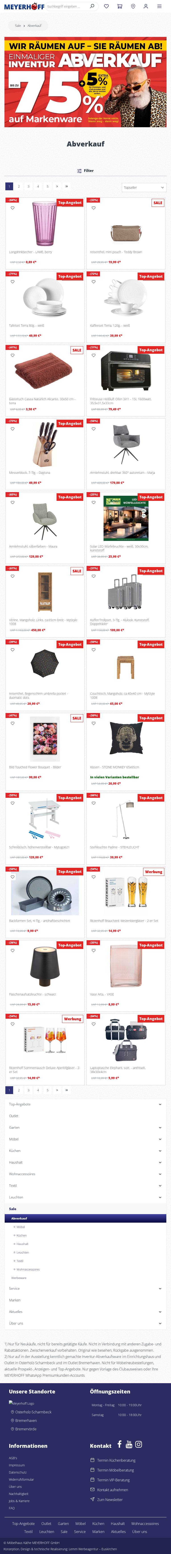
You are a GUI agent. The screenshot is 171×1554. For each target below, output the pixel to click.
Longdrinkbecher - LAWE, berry (30, 252)
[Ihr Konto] (145, 6)
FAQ (12, 1508)
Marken (98, 1531)
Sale (64, 1531)
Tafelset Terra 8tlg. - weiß (26, 326)
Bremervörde (26, 1429)
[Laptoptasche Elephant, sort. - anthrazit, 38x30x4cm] (126, 1039)
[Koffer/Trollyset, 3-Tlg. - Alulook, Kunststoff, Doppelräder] (126, 592)
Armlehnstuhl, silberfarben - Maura (33, 546)
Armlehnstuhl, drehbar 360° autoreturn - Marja (122, 473)
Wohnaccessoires (145, 1523)
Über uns (15, 1486)
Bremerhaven (26, 1420)
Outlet (46, 1523)
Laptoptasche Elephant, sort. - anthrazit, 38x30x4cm (118, 1070)
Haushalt (118, 1523)
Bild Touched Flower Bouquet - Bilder (35, 767)
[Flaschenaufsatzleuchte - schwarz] (45, 966)
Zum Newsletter (110, 1499)
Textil (28, 1531)
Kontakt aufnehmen (112, 1489)
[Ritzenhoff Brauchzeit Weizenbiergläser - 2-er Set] (126, 892)
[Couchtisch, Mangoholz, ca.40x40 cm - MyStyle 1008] (126, 665)
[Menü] (159, 6)
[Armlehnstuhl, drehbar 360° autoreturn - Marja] (126, 444)
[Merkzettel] (106, 6)
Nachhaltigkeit (18, 1494)
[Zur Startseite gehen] (24, 6)
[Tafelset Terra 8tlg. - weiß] (45, 297)
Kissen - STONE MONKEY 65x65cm (114, 767)
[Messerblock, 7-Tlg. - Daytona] (45, 444)
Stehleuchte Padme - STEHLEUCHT (114, 847)
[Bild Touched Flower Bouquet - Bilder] (45, 739)
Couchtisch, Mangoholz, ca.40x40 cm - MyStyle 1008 (122, 695)
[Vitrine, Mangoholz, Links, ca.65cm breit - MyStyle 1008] (45, 592)
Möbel (80, 1523)
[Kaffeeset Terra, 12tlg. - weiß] (126, 297)
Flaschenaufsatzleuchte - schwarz (32, 994)
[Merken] (12, 208)
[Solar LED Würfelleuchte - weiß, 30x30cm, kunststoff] (126, 518)
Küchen (98, 1523)
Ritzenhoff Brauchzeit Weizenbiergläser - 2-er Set (124, 921)
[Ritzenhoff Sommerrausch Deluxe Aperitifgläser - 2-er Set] (45, 1039)
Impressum (17, 1465)
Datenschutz (17, 1472)
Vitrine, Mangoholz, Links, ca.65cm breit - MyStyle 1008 (43, 622)
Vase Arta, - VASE (102, 994)
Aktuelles (118, 1531)
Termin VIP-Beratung (113, 1480)
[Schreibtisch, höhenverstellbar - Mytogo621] (45, 818)
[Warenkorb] (120, 6)
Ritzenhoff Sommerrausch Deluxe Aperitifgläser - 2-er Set (44, 1070)
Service (80, 1531)
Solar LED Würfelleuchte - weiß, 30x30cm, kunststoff (119, 548)
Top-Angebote (23, 1523)
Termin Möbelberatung (115, 1470)
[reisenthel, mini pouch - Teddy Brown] (126, 223)
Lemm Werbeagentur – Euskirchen (93, 1549)
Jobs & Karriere (19, 1501)
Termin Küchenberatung (116, 1460)
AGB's (13, 1458)
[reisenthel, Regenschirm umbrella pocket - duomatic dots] (45, 665)
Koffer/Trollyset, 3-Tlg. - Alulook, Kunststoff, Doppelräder (119, 622)
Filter (88, 170)
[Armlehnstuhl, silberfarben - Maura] (45, 518)
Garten (63, 1523)
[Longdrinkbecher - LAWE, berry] (45, 223)
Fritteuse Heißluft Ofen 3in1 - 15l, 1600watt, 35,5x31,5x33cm (121, 401)
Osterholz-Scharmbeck (33, 1412)
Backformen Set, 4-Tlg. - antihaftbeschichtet (39, 921)
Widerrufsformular (21, 1479)
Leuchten (46, 1531)
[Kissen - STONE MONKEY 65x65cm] (126, 739)
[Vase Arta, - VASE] (126, 966)
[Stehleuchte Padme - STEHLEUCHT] (126, 818)
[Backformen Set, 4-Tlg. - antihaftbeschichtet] (45, 892)
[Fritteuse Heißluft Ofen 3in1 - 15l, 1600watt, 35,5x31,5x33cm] (126, 371)
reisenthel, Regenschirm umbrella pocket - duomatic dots (38, 695)
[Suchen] (92, 6)
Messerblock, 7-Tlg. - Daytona (29, 473)
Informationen (28, 1446)
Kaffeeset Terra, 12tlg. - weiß (110, 326)
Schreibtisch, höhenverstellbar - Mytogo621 (39, 847)
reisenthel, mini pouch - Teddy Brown (116, 252)
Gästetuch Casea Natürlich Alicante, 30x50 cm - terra (42, 401)
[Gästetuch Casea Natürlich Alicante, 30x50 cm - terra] (45, 371)
